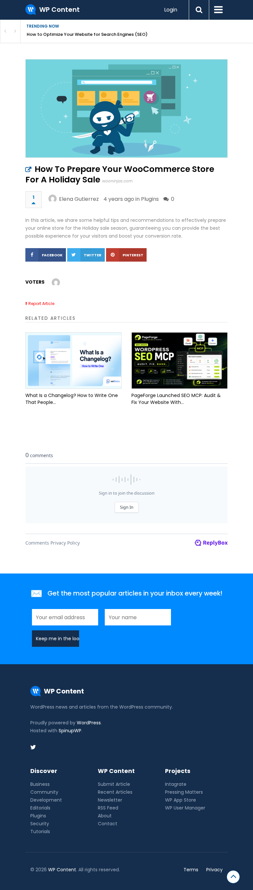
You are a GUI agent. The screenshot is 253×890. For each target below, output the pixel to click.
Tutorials (40, 831)
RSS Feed (108, 808)
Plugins (150, 199)
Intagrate (175, 784)
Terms (190, 869)
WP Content (62, 869)
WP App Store (180, 800)
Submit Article (114, 784)
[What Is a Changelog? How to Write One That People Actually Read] (73, 360)
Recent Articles (115, 792)
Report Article (41, 303)
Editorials (40, 808)
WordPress (89, 722)
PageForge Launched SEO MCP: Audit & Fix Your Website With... (176, 399)
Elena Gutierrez (79, 199)
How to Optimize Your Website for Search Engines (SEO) (87, 34)
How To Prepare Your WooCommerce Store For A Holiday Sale (119, 174)
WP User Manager (185, 808)
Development (46, 800)
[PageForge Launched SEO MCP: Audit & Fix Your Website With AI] (179, 360)
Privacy (214, 869)
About (105, 815)
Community (44, 792)
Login (170, 9)
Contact (107, 823)
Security (39, 823)
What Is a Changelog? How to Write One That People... (71, 399)
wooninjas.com (117, 181)
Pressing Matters (184, 792)
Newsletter (110, 800)
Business (40, 784)
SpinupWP (70, 730)
